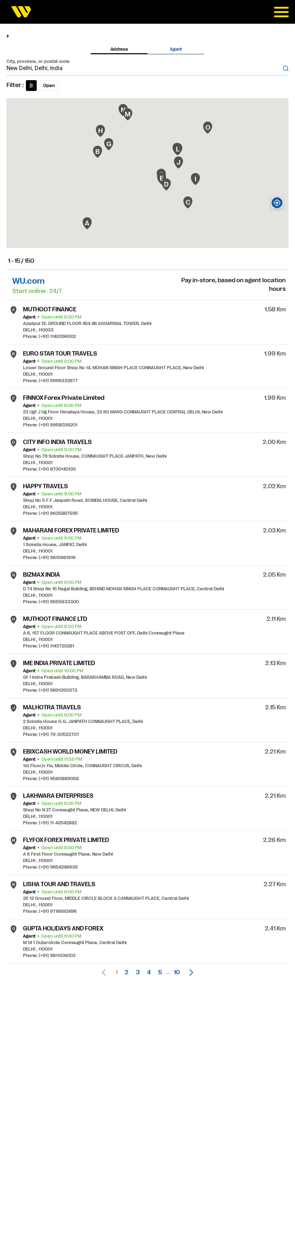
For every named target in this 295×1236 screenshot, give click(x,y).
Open (49, 85)
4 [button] (149, 972)
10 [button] (177, 972)
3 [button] (138, 972)
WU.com (28, 280)
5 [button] (160, 972)
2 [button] (126, 972)
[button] (189, 972)
